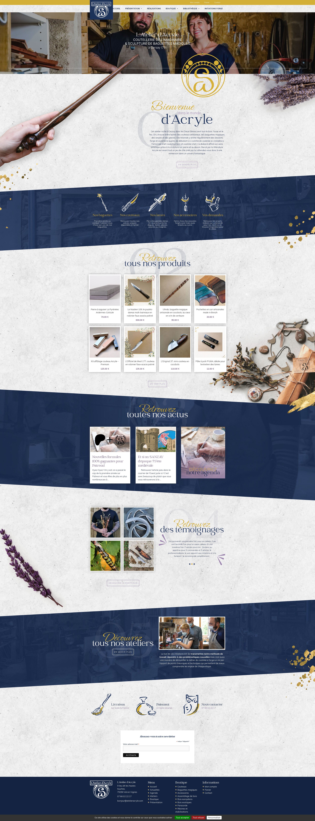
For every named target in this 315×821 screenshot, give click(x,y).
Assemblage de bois (187, 796)
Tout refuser (198, 817)
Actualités (154, 789)
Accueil (116, 8)
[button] (189, 564)
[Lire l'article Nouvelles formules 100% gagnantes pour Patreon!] (110, 439)
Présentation (132, 8)
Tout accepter (182, 817)
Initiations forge (214, 8)
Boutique (171, 8)
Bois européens (184, 799)
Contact (217, 2)
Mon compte (194, 2)
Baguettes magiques (187, 789)
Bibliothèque (190, 8)
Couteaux (181, 786)
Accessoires (183, 793)
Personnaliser (214, 817)
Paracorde (182, 805)
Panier (206, 2)
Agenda (154, 793)
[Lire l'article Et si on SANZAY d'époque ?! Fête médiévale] (155, 439)
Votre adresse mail (131, 744)
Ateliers (153, 796)
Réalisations (154, 8)
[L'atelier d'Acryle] (101, 9)
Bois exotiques (184, 802)
